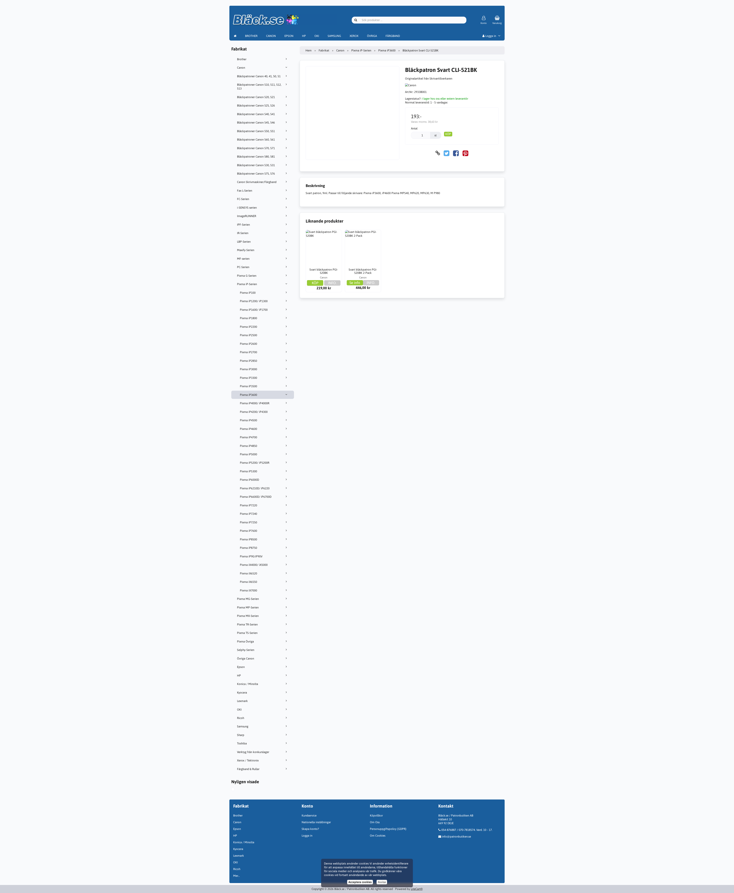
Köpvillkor (376, 815)
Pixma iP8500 (248, 539)
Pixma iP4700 (248, 437)
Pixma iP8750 (248, 547)
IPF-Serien (243, 224)
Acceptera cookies (360, 882)
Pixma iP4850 (248, 445)
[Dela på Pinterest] (465, 153)
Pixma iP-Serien (247, 284)
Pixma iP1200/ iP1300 (254, 301)
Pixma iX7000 (248, 590)
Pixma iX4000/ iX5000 (254, 564)
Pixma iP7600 (248, 530)
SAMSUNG (334, 35)
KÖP (448, 134)
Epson (241, 667)
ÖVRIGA (372, 35)
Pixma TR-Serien (247, 624)
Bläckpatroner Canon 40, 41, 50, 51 (259, 76)
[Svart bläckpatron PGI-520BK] (324, 248)
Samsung (242, 726)
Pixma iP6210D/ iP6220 (255, 488)
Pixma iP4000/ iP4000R (254, 403)
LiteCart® (417, 889)
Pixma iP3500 (248, 386)
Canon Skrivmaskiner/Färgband (256, 182)
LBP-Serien (244, 241)
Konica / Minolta (247, 684)
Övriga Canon (245, 658)
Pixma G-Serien (246, 275)
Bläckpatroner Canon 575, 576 (256, 173)
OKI (316, 35)
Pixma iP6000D (249, 479)
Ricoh (240, 718)
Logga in (490, 35)
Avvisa (382, 882)
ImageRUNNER (246, 216)
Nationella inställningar (316, 822)
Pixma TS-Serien (247, 632)
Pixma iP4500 (248, 420)
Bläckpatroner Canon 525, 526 (256, 105)
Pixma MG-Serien (248, 598)
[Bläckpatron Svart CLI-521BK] (236, 790)
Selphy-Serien (245, 649)
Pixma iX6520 (248, 573)
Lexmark (242, 701)
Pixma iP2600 (248, 343)
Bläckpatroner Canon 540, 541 (256, 114)
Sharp (240, 735)
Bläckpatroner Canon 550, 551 (256, 131)
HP (304, 35)
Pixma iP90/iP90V (251, 556)
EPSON (288, 35)
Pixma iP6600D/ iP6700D (255, 496)
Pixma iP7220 (248, 505)
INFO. (332, 283)
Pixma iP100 (248, 292)
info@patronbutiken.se (456, 836)
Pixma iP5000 (248, 454)
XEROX (354, 35)
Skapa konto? (310, 828)
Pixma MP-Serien (248, 607)
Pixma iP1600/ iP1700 (254, 309)
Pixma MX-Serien (248, 615)
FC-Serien (243, 199)
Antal (414, 128)
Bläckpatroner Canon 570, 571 (256, 148)
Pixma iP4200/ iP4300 (254, 411)
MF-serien (243, 258)
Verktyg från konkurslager (253, 752)
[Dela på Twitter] (446, 153)
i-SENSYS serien (247, 207)
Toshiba (242, 743)
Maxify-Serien (245, 250)
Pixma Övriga (245, 641)
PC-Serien (243, 267)
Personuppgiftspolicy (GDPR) (388, 828)
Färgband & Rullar (248, 769)
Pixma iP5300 (248, 471)
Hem (308, 50)
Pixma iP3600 (248, 394)
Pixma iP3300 (248, 377)
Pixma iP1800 (248, 318)
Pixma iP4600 (248, 428)
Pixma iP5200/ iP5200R (254, 462)
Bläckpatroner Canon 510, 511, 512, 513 (259, 86)
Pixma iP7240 (248, 513)
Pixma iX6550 (248, 581)
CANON (271, 35)
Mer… (236, 875)
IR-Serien (242, 233)
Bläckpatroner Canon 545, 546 (256, 122)
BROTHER (251, 35)
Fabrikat (324, 50)
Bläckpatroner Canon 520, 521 (256, 97)
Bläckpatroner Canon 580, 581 (256, 156)
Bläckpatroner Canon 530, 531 (256, 165)
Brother (241, 59)
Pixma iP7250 (248, 522)
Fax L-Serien (244, 190)
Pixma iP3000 (248, 369)
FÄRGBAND (393, 35)
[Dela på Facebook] (456, 153)
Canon (241, 67)
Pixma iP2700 (248, 352)
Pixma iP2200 (248, 326)
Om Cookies (377, 835)
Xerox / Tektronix (248, 760)
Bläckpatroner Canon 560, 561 (256, 139)
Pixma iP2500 (248, 335)
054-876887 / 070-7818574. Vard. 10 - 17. (466, 829)
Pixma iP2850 (248, 360)
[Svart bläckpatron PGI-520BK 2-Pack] (363, 248)
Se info (354, 283)
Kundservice (309, 815)
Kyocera (242, 692)
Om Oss (375, 822)
